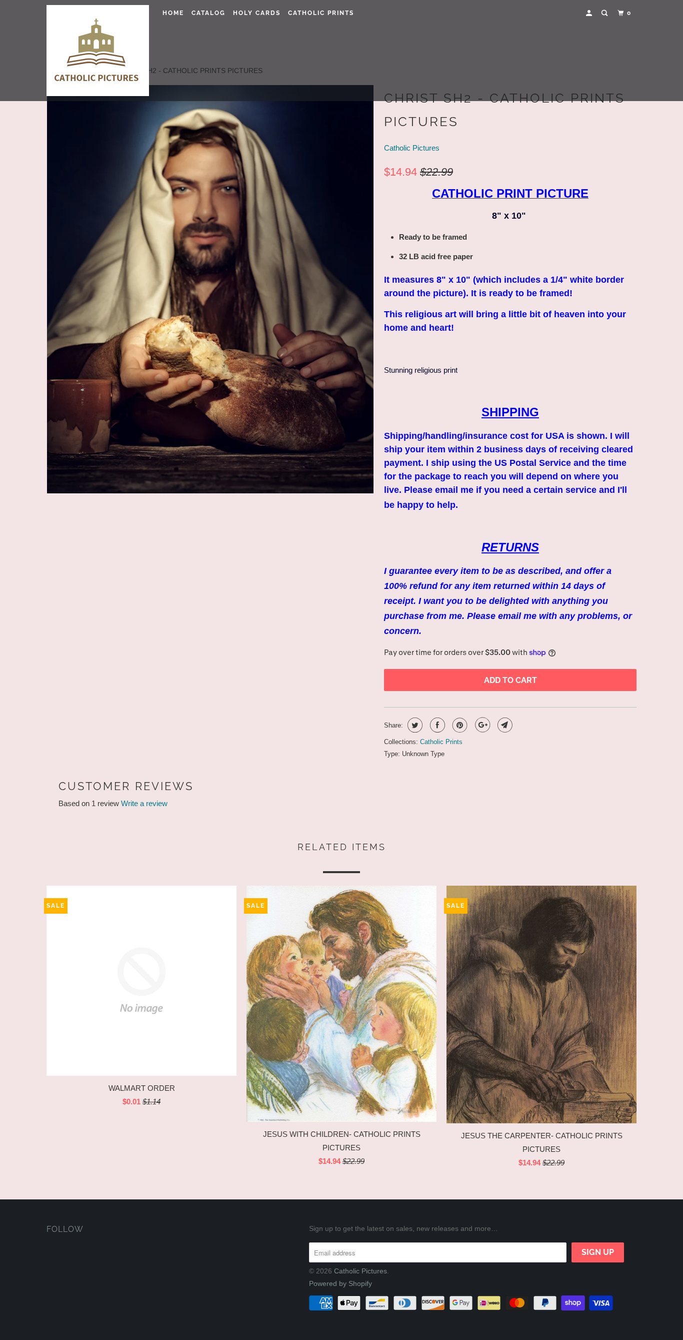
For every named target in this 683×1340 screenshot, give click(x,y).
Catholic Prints (321, 13)
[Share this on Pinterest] (459, 725)
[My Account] (590, 13)
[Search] (606, 13)
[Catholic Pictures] (97, 51)
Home (173, 13)
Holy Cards (256, 13)
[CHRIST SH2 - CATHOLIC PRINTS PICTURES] (210, 289)
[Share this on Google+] (481, 725)
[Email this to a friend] (503, 725)
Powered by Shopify (340, 1283)
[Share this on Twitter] (413, 725)
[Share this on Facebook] (436, 725)
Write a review (144, 803)
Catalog (209, 13)
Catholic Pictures (412, 148)
